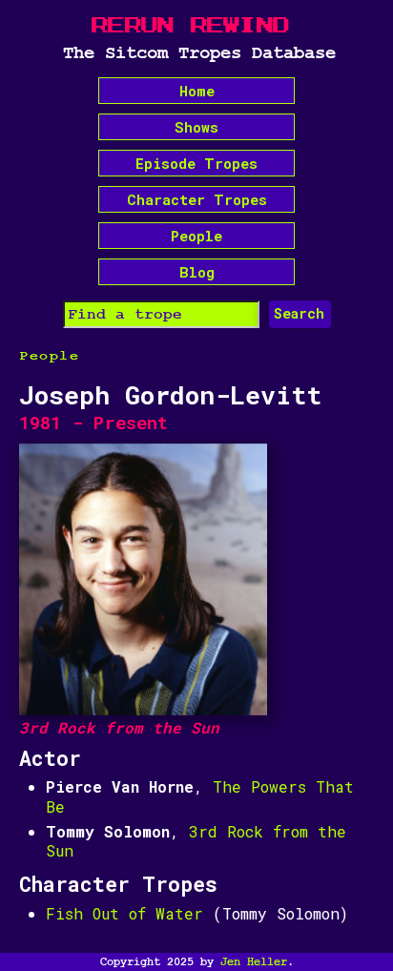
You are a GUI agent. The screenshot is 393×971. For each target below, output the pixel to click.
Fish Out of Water (124, 913)
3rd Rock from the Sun (196, 841)
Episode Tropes (196, 163)
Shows (196, 126)
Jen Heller (253, 961)
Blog (197, 271)
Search (299, 313)
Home (197, 90)
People (196, 235)
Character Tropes (197, 199)
